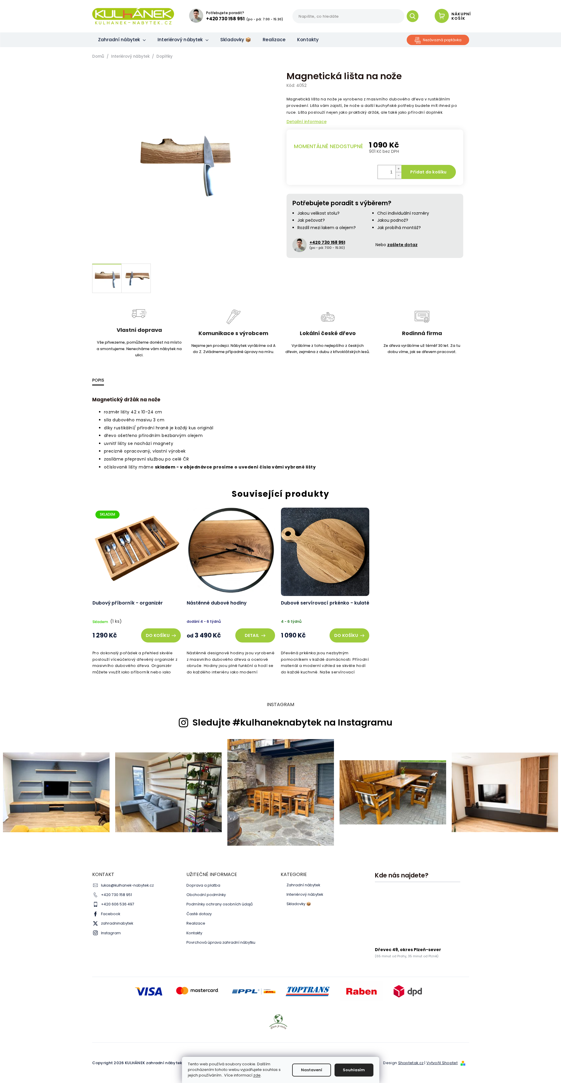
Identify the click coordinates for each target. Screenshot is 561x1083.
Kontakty (194, 932)
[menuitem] (122, 40)
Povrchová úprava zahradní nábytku (220, 942)
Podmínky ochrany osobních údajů (219, 904)
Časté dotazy (199, 913)
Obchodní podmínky (206, 894)
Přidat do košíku (428, 172)
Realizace (195, 923)
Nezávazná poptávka (442, 39)
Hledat (414, 16)
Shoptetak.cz (411, 1062)
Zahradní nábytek (303, 885)
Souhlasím (354, 1070)
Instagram (111, 932)
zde (257, 1075)
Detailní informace (307, 122)
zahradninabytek (117, 923)
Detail (252, 635)
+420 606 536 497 (117, 904)
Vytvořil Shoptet (442, 1062)
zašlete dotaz (402, 245)
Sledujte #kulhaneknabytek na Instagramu (292, 722)
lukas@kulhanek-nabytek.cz (127, 885)
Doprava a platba (203, 885)
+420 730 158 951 (116, 894)
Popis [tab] (98, 380)
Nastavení (311, 1070)
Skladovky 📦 (299, 904)
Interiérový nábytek (305, 894)
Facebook (110, 913)
